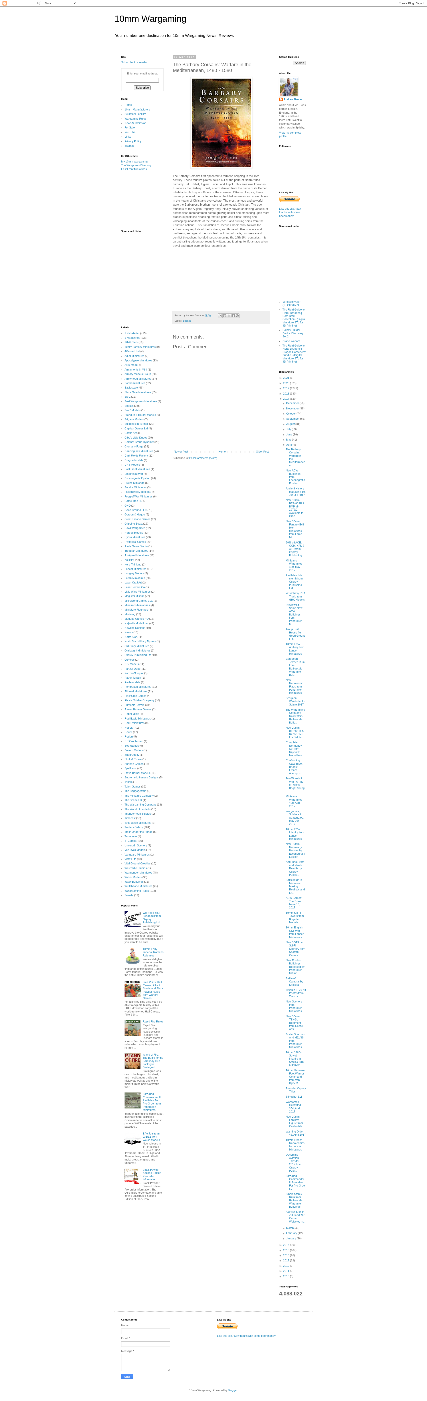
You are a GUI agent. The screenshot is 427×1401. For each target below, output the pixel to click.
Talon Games (133, 786)
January (291, 1238)
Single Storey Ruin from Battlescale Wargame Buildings (294, 1201)
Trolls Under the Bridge (139, 832)
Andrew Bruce (293, 99)
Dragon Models (134, 460)
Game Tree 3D (133, 501)
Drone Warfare (291, 341)
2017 (286, 398)
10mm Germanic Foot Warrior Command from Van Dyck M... (296, 1077)
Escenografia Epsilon (137, 478)
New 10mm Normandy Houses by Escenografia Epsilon (295, 850)
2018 (286, 393)
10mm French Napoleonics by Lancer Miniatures (295, 1144)
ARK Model (131, 365)
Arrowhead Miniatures (138, 378)
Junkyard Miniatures (137, 555)
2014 (286, 1255)
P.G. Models (132, 664)
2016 (286, 1245)
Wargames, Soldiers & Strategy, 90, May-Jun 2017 (295, 818)
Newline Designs (135, 627)
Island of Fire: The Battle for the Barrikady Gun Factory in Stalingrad (153, 1061)
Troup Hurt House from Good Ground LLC (296, 634)
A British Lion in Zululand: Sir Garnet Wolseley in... (295, 1216)
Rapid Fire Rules (153, 1021)
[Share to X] (229, 315)
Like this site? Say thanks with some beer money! (290, 212)
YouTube (130, 132)
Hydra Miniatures (135, 537)
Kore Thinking (133, 564)
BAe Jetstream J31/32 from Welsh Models (151, 1137)
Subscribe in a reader (134, 62)
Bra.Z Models (133, 410)
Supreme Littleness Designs (142, 777)
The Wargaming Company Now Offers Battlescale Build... (295, 716)
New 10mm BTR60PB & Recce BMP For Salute (295, 732)
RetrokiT (130, 727)
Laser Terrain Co (135, 587)
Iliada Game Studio (136, 546)
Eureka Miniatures (136, 487)
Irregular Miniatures (136, 550)
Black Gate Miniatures (138, 392)
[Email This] (220, 315)
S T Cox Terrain (134, 741)
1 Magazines (132, 337)
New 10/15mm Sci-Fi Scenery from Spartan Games (295, 949)
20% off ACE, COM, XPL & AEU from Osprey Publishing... (295, 549)
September (293, 418)
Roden (129, 736)
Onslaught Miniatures (137, 650)
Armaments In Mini (136, 369)
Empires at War (134, 473)
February (292, 1233)
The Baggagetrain (135, 791)
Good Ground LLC (136, 510)
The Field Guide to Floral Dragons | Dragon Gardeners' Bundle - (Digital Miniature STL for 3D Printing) (294, 353)
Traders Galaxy (134, 827)
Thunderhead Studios (138, 813)
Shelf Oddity (132, 754)
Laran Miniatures (135, 578)
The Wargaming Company (140, 804)
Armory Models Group (138, 374)
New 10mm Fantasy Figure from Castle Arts (294, 1121)
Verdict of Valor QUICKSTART (291, 303)
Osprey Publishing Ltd (138, 655)
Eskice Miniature (135, 483)
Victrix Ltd (130, 859)
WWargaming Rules (137, 890)
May (289, 439)
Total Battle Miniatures (138, 822)
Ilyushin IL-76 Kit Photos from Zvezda (296, 993)
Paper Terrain (133, 677)
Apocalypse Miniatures (138, 360)
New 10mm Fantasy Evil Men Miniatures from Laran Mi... (295, 529)
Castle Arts (131, 433)
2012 (286, 1265)
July (289, 429)
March (290, 1228)
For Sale (130, 127)
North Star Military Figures (140, 641)
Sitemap (130, 145)
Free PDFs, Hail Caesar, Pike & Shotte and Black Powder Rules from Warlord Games (153, 990)
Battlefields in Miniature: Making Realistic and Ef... (295, 886)
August (290, 424)
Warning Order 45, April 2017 (296, 1133)
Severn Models (134, 750)
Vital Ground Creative (138, 863)
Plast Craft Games (135, 695)
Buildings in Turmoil (137, 423)
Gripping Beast (134, 523)
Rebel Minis (132, 714)
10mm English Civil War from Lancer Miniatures (295, 932)
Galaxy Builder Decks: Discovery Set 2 (292, 333)
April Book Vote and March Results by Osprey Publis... (295, 868)
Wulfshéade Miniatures (138, 886)
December (293, 403)
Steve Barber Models (137, 773)
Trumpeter (131, 836)
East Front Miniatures (134, 169)
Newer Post (181, 451)
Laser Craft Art (133, 582)
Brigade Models (134, 419)
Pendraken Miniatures (138, 686)
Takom (129, 782)
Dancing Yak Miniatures (139, 451)
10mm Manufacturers (137, 109)
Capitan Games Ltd (136, 428)
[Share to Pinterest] (237, 315)
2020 (286, 383)
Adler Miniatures (134, 356)
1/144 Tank (131, 342)
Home (222, 451)
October (291, 413)
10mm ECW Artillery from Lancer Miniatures (295, 649)
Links (128, 136)
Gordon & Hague (135, 514)
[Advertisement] (143, 200)
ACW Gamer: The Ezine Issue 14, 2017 (294, 902)
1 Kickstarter (132, 333)
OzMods (130, 659)
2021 (286, 377)
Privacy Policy (133, 141)
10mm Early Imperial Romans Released (153, 952)
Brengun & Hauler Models (140, 415)
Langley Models (134, 573)
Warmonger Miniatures (138, 872)
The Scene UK (133, 800)
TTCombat (131, 840)
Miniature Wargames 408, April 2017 (294, 801)
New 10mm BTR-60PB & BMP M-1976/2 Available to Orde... (295, 508)
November (293, 408)
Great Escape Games (137, 519)
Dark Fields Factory (136, 455)
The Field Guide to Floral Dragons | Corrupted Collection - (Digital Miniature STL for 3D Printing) (294, 317)
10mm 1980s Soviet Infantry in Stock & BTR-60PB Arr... (295, 1059)
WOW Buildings (134, 881)
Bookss (187, 320)
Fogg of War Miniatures (139, 496)
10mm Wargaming (150, 19)
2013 (286, 1260)
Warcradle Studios (136, 868)
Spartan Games (134, 764)
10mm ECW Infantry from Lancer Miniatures (295, 834)
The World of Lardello (138, 809)
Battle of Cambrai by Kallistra (294, 981)
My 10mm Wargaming (134, 161)
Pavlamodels (132, 682)
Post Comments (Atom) (203, 458)
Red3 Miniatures (135, 723)
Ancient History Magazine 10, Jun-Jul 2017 (296, 492)
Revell (128, 732)
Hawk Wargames (135, 528)
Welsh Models (133, 877)
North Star (131, 637)
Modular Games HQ (137, 618)
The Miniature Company (139, 795)
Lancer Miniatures (135, 569)
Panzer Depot (133, 668)
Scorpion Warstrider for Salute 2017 (295, 701)
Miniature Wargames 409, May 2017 (294, 565)
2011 (286, 1271)
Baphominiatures (135, 383)
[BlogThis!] (224, 315)
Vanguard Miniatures (137, 854)
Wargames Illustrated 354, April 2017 (293, 1106)
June (289, 434)
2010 (286, 1276)
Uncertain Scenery (136, 845)
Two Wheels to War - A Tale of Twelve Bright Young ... (295, 785)
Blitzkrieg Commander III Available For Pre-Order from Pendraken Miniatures (152, 1102)
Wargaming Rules (135, 118)
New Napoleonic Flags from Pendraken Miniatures (294, 687)
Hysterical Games (135, 541)
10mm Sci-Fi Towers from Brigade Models (295, 917)
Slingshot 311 (294, 1096)
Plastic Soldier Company (139, 700)
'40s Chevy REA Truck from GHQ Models (295, 596)
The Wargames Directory (136, 165)
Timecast (130, 818)
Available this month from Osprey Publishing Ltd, (294, 582)
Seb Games (132, 745)
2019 (286, 388)
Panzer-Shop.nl (134, 673)
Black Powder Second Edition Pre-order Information (152, 1174)
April (289, 444)
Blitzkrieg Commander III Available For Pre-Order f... (296, 1183)
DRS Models (132, 464)
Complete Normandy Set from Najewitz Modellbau (294, 749)
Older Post (262, 451)
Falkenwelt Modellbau (138, 491)
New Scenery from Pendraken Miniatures (294, 1006)
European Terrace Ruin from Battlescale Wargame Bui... (295, 666)
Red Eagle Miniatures (138, 718)
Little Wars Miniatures (138, 591)
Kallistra (129, 559)
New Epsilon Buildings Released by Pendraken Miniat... (295, 967)
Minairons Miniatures (137, 605)
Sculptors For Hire (135, 114)
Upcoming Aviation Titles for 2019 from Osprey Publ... (293, 1162)
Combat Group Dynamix (139, 442)
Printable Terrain (135, 705)
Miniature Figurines (136, 609)
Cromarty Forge (134, 446)
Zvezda (129, 895)
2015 (286, 1250)
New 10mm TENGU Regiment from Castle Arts (294, 1023)
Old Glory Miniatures (137, 646)
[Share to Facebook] (233, 315)
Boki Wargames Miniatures (141, 401)
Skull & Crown (133, 759)
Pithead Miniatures (136, 691)
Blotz (128, 396)
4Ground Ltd (132, 351)
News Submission (135, 123)
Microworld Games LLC (139, 600)
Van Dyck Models (135, 850)
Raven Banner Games (138, 709)
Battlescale (131, 387)
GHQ (128, 505)
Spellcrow (131, 768)
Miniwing (130, 614)
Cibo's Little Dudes (136, 437)
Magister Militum (134, 596)
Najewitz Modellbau (137, 623)
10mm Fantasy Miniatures (140, 347)
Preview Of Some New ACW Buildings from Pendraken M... (294, 614)
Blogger (232, 1390)
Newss (129, 632)
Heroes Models (134, 532)
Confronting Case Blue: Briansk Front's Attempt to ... (295, 767)
